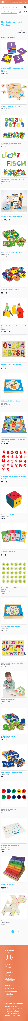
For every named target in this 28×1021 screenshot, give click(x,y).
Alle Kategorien (10, 12)
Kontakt (25, 2)
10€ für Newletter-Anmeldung (14, 2)
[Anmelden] (20, 12)
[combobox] (14, 7)
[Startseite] (14, 957)
